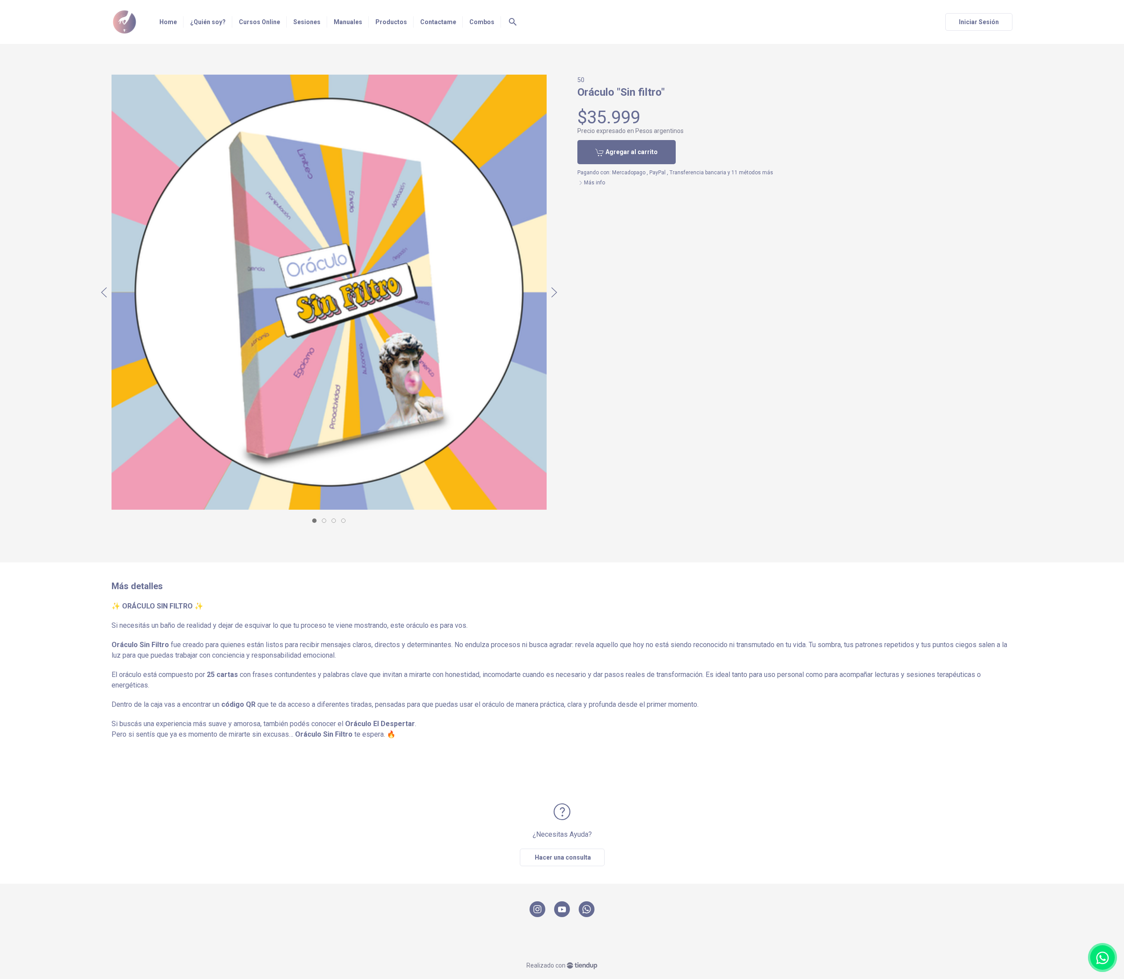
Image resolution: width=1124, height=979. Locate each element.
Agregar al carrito (631, 151)
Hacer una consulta (562, 857)
